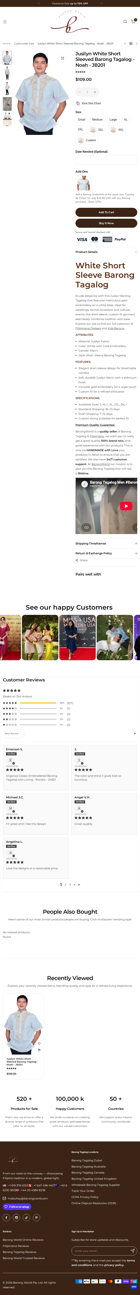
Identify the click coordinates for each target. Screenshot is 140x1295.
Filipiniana (97, 436)
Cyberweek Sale (24, 43)
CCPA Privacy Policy (84, 1197)
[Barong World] (70, 21)
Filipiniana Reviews (16, 1246)
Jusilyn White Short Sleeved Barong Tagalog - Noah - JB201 (22, 1061)
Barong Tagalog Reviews (19, 1252)
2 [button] (65, 884)
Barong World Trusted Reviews (24, 1258)
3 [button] (70, 884)
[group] (42, 93)
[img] (35, 770)
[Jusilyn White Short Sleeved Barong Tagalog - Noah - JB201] (23, 1024)
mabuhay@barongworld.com (28, 1198)
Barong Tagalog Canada (87, 1172)
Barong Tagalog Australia (88, 1166)
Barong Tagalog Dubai (86, 1160)
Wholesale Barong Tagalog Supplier (95, 1185)
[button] (38, 3)
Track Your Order (82, 1191)
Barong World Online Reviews (23, 1240)
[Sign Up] (132, 1250)
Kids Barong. (116, 328)
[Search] (125, 22)
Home (7, 43)
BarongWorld (101, 464)
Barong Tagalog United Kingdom (94, 1178)
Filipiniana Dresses (88, 328)
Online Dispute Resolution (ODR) (93, 1203)
